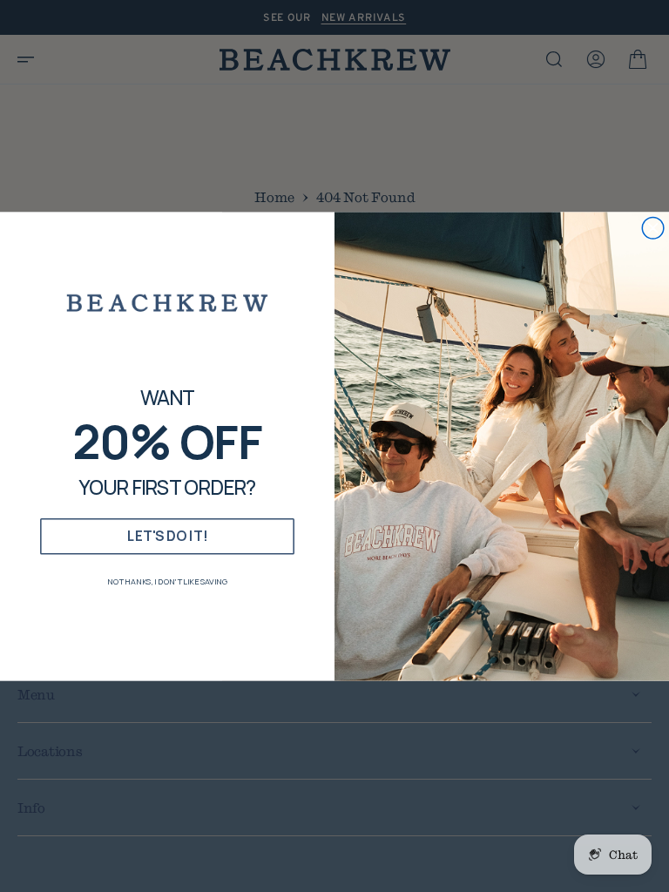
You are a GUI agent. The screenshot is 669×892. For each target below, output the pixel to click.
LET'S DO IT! (167, 535)
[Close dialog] (653, 228)
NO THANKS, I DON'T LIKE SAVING (167, 580)
